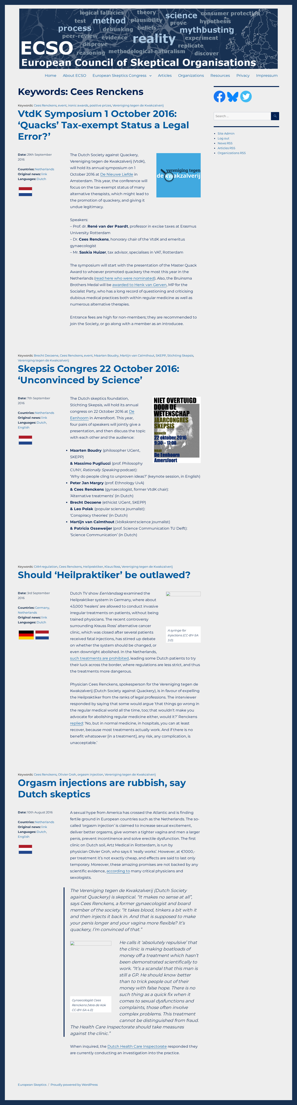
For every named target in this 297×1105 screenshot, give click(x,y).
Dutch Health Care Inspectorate (137, 1046)
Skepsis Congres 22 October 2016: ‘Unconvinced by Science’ (98, 374)
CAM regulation (46, 566)
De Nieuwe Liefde (116, 174)
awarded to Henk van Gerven (139, 285)
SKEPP (161, 355)
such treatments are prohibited (99, 658)
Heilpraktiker (93, 566)
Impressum (267, 75)
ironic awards (78, 105)
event (62, 105)
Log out (223, 138)
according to (118, 871)
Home (50, 75)
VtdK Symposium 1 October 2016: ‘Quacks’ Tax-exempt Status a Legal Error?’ (103, 125)
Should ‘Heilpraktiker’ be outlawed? (104, 574)
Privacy (243, 75)
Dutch (41, 179)
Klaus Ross (112, 566)
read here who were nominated (124, 278)
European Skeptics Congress (119, 75)
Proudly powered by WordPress (74, 1084)
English (23, 427)
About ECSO (74, 75)
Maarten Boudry (106, 355)
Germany (42, 607)
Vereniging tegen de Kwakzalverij (138, 105)
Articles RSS (226, 148)
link (44, 174)
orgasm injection (90, 774)
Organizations (191, 75)
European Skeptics (32, 1084)
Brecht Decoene (46, 355)
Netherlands (44, 169)
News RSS (225, 143)
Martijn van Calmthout (137, 355)
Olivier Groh (67, 774)
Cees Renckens (45, 105)
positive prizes (100, 105)
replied (76, 723)
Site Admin (226, 133)
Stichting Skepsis (180, 355)
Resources (220, 75)
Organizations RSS (232, 153)
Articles (165, 75)
